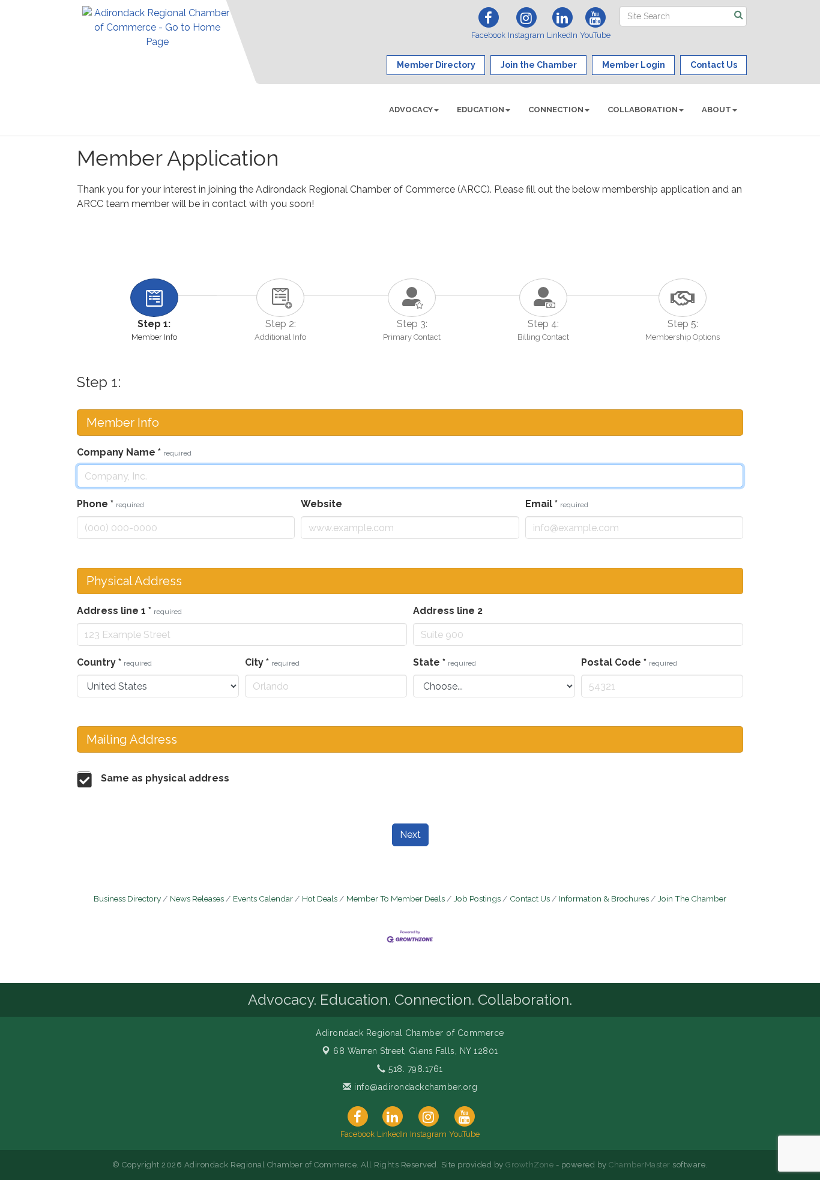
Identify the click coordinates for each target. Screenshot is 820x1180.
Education (480, 109)
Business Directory (127, 898)
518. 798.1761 (414, 1069)
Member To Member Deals (395, 898)
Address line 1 (129, 610)
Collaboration (642, 109)
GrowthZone (529, 1164)
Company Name (134, 452)
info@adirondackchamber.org (414, 1087)
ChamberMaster (640, 1164)
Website (321, 504)
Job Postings (477, 898)
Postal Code (629, 662)
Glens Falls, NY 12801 (415, 1051)
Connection (555, 109)
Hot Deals (319, 898)
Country (114, 662)
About (716, 109)
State (444, 662)
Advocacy (411, 109)
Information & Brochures (604, 898)
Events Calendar (263, 898)
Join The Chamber (692, 898)
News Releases (197, 898)
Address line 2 (448, 610)
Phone (110, 504)
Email (556, 504)
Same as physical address (165, 778)
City (272, 662)
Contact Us (530, 898)
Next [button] (410, 834)
